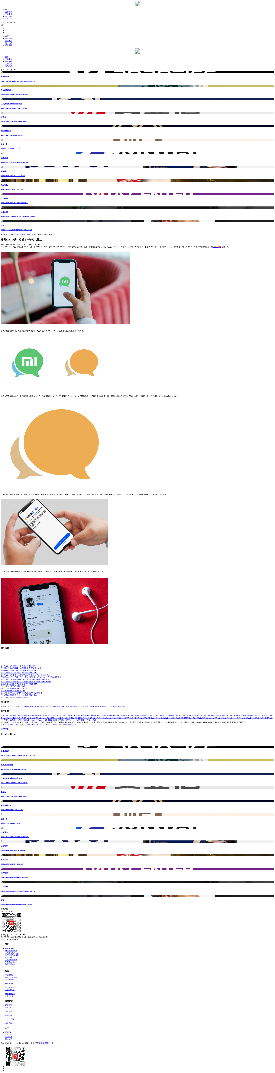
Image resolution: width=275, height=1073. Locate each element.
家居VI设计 (147, 718)
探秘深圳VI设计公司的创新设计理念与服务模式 (19, 684)
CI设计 (84, 720)
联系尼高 (8, 19)
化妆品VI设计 (16, 718)
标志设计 (121, 706)
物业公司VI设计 (203, 718)
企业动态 (8, 1007)
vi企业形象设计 (50, 720)
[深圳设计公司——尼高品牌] (137, 6)
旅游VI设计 (246, 715)
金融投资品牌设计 (12, 953)
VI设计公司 (91, 720)
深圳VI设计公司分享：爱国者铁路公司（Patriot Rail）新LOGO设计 (26, 675)
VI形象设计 (40, 720)
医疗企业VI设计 (167, 718)
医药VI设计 (156, 718)
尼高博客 (8, 1015)
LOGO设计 (18, 706)
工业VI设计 (76, 715)
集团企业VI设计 (11, 948)
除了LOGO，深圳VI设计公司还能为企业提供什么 (20, 670)
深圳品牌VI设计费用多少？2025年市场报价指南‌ (19, 695)
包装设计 (33, 706)
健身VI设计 (191, 715)
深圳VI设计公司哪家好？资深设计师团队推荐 (18, 666)
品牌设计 (4, 706)
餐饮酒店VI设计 (11, 962)
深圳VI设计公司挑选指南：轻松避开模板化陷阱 (19, 673)
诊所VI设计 (212, 715)
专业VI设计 (14, 715)
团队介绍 (8, 1034)
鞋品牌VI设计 (256, 715)
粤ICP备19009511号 (45, 1043)
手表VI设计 (229, 715)
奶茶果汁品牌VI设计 (99, 715)
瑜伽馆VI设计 (181, 715)
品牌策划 (26, 706)
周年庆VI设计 (112, 715)
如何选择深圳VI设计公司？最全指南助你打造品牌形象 (21, 693)
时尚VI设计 (130, 718)
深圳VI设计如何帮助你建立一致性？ (14, 697)
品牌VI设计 (69, 720)
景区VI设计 (67, 715)
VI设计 (22, 234)
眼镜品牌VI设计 (36, 718)
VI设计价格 (31, 720)
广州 (90, 706)
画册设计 (40, 706)
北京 (82, 706)
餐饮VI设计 (22, 715)
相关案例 (4, 729)
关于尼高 (8, 16)
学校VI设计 (5, 720)
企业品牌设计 (10, 1023)
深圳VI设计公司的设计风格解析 (13, 686)
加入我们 (8, 1039)
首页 (7, 10)
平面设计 (106, 706)
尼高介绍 (8, 1032)
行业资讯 (8, 1005)
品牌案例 (8, 12)
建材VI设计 (139, 718)
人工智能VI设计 (170, 715)
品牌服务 (8, 14)
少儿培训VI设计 (179, 718)
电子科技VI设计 (11, 951)
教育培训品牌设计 (12, 955)
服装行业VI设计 (267, 715)
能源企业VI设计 (33, 715)
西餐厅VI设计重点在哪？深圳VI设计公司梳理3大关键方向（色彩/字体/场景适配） (32, 677)
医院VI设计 (220, 715)
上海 (86, 706)
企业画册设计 (10, 996)
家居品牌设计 (10, 957)
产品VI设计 (52, 715)
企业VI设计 (77, 720)
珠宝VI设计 (121, 718)
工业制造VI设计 (11, 960)
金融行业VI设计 (250, 718)
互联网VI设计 (159, 715)
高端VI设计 (260, 718)
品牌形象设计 (75, 706)
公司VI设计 (60, 720)
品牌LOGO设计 (11, 977)
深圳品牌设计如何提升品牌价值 (13, 691)
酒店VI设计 (22, 720)
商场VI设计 (14, 720)
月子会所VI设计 (111, 718)
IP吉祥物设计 (10, 994)
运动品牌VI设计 (201, 715)
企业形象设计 (60, 706)
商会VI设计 (55, 718)
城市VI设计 (47, 718)
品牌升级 (114, 706)
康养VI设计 (5, 715)
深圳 (68, 706)
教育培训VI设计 (191, 718)
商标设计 (99, 706)
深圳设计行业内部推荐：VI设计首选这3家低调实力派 (21, 668)
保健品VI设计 (74, 718)
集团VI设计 (269, 718)
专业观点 (8, 1011)
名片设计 (60, 715)
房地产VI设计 (6, 718)
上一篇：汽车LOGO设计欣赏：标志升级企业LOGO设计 (22, 724)
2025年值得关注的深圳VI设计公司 (14, 688)
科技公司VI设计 (228, 718)
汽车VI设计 (130, 715)
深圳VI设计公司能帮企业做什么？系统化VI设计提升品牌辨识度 (25, 679)
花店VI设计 (43, 715)
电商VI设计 (149, 715)
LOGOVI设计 (239, 718)
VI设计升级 (100, 718)
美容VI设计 (26, 718)
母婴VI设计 (92, 718)
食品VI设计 (83, 718)
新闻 (16, 234)
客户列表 (8, 1037)
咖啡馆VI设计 (86, 715)
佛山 (94, 706)
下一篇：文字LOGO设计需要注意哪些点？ (60, 724)
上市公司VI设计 (215, 718)
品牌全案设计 (10, 975)
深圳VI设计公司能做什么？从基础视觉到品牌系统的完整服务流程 (26, 682)
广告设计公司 (50, 706)
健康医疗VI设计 (11, 964)
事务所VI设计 (140, 715)
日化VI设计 (121, 715)
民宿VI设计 (238, 715)
